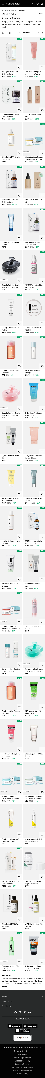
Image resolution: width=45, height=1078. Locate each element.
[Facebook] (15, 1012)
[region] (11, 53)
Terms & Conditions (22, 1051)
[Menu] (30, 1036)
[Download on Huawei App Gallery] (22, 1031)
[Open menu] (3, 3)
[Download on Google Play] (30, 1026)
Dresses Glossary (22, 1061)
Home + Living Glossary (22, 1067)
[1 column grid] (3, 32)
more (4, 986)
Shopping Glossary (22, 1058)
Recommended (24, 32)
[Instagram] (20, 1012)
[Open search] (33, 3)
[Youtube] (29, 1012)
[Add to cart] (19, 67)
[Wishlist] (37, 3)
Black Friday (22, 1074)
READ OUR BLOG (22, 1019)
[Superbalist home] (13, 4)
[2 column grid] (9, 32)
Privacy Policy (22, 1054)
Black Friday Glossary (22, 1071)
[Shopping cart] (41, 3)
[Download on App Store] (15, 1026)
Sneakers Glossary (23, 1064)
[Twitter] (24, 1012)
